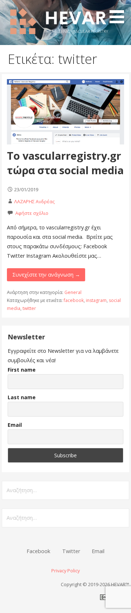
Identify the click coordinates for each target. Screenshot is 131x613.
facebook (74, 300)
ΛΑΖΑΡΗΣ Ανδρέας (34, 201)
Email (15, 424)
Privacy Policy (65, 570)
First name (22, 369)
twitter (29, 308)
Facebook (38, 551)
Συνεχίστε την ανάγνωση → (46, 274)
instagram (96, 300)
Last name (22, 397)
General (73, 292)
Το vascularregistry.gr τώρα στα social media (65, 162)
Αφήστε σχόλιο (31, 213)
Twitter (71, 551)
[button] (119, 13)
